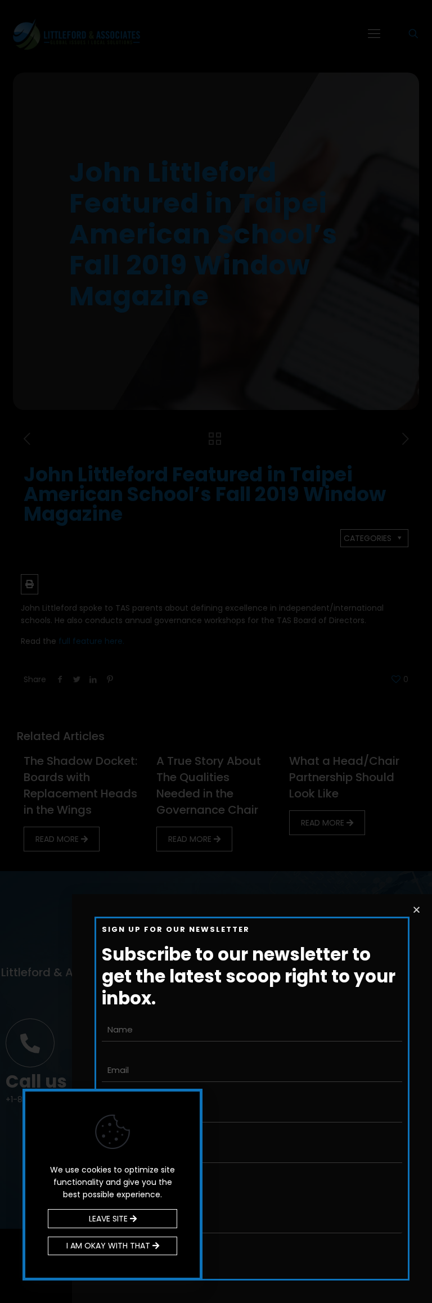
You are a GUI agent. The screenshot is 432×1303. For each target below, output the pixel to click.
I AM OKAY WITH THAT (109, 1245)
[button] (416, 909)
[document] (216, 651)
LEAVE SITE (109, 1218)
